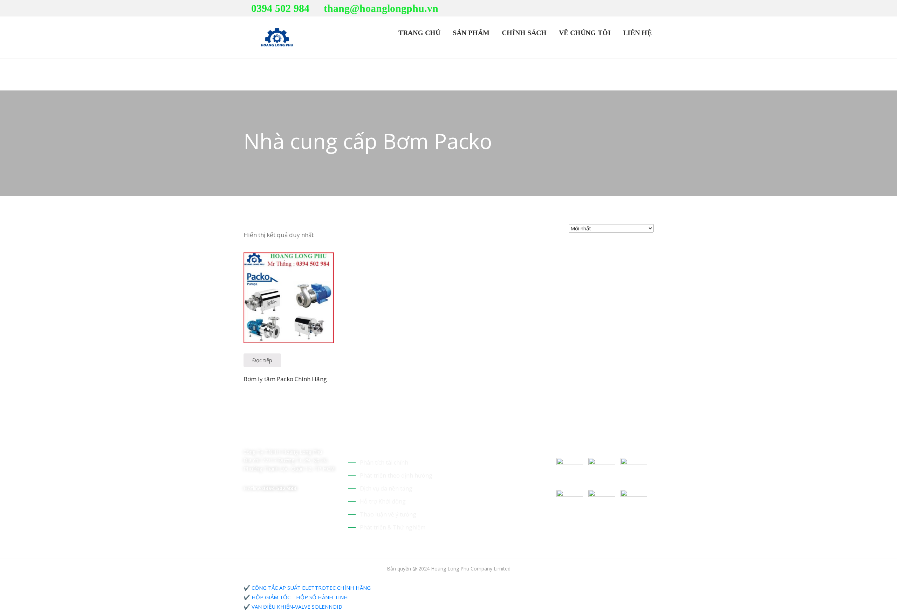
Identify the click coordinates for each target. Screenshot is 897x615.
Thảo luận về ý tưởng (388, 514)
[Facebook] (640, 8)
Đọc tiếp (262, 360)
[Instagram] (651, 8)
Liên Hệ (636, 32)
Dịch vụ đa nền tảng (386, 488)
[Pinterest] (630, 8)
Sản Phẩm (470, 32)
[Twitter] (619, 8)
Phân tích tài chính (384, 462)
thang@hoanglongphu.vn (381, 8)
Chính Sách (523, 32)
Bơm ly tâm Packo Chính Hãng (285, 379)
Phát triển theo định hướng (396, 475)
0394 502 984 (280, 8)
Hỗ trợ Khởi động (383, 501)
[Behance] (307, 437)
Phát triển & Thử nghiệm (392, 527)
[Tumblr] (295, 437)
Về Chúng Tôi (584, 32)
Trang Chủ (418, 32)
